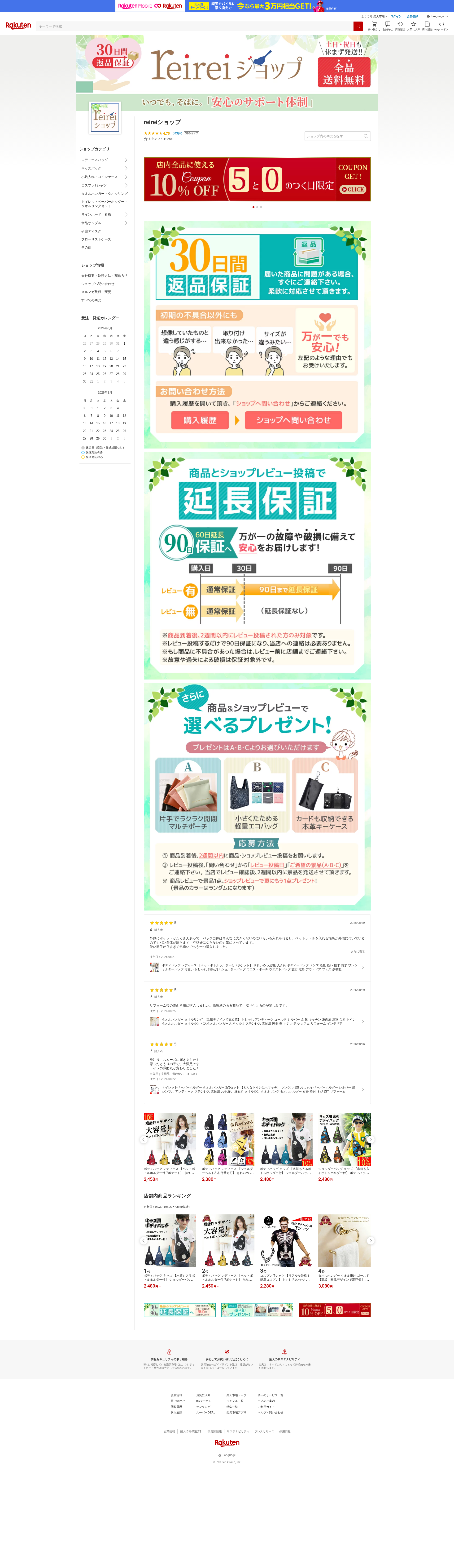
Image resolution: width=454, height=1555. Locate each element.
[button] (437, 16)
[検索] (358, 26)
